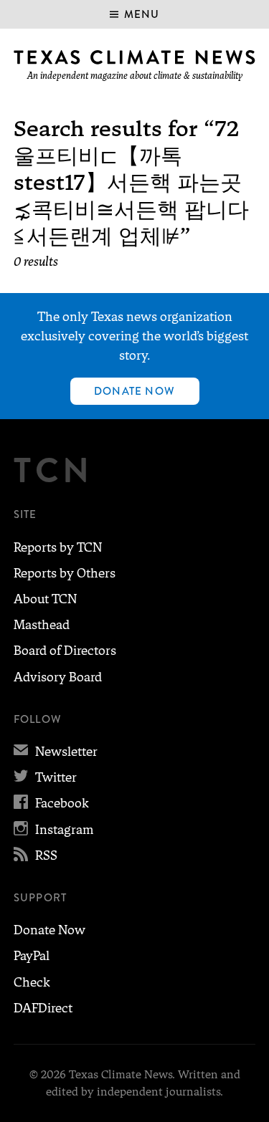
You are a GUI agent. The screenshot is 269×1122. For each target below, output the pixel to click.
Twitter (45, 777)
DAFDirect (43, 1008)
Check (32, 982)
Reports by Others (64, 573)
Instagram (53, 830)
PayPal (31, 956)
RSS (35, 855)
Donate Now (134, 391)
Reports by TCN (58, 547)
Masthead (42, 625)
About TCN (45, 599)
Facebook (51, 803)
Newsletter (56, 751)
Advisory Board (58, 677)
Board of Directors (65, 650)
